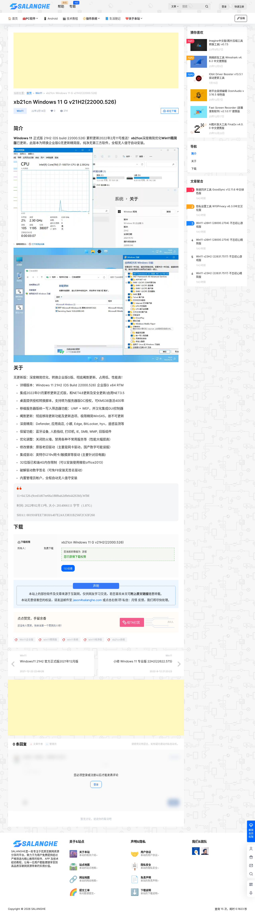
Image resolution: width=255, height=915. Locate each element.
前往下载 (171, 111)
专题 (72, 5)
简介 (193, 153)
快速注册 (239, 6)
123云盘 (68, 568)
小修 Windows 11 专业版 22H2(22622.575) (143, 661)
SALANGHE (38, 908)
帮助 (61, 5)
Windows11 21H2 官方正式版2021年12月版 (49, 661)
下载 (193, 168)
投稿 (242, 18)
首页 (29, 93)
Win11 (38, 93)
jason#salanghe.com (87, 600)
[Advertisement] (96, 60)
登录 (224, 6)
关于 (193, 161)
